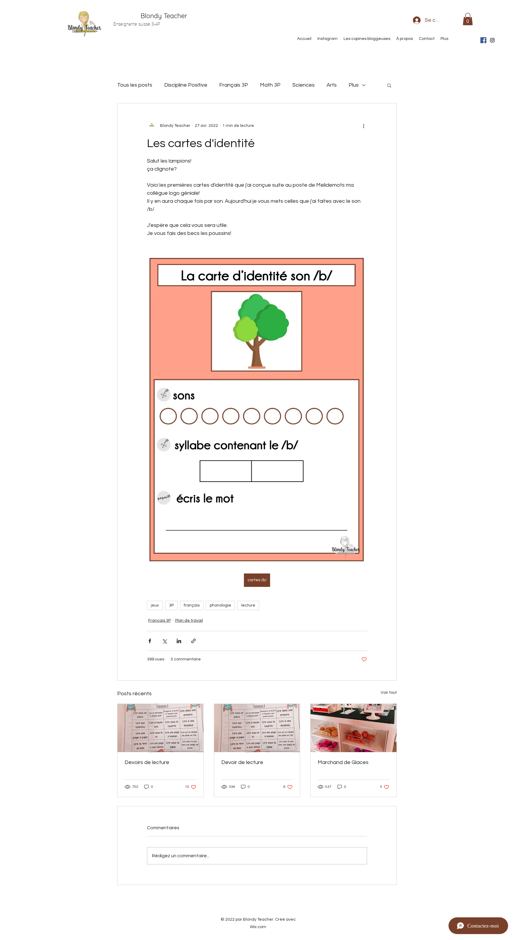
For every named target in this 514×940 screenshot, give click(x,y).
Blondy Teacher (164, 16)
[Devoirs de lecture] (160, 728)
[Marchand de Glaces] (354, 728)
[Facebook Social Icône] (483, 40)
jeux (155, 605)
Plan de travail (189, 620)
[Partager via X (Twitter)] (164, 641)
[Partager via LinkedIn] (179, 641)
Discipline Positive (185, 85)
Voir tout (389, 692)
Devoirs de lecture (147, 762)
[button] (468, 19)
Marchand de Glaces (343, 762)
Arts (332, 85)
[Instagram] (492, 40)
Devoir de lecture (242, 762)
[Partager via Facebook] (150, 641)
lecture (248, 605)
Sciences (303, 85)
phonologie (220, 605)
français (192, 605)
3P (171, 605)
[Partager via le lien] (193, 641)
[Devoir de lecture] (257, 728)
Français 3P (233, 85)
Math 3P (270, 85)
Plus (354, 85)
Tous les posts (134, 85)
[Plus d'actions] (363, 126)
